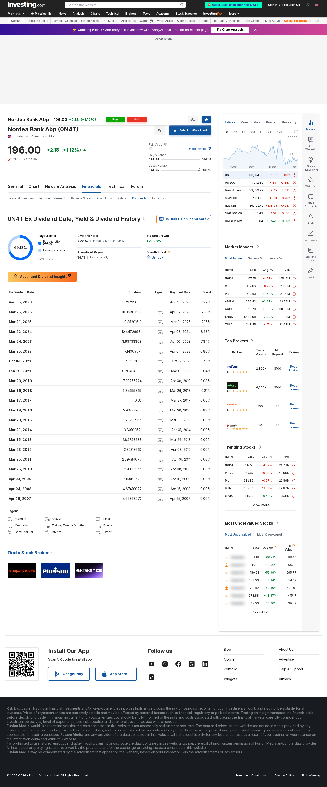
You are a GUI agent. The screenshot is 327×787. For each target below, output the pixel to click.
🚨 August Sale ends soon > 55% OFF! (233, 4)
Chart (33, 186)
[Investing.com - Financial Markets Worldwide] (26, 4)
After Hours (128, 21)
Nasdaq (230, 205)
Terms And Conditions (251, 775)
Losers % (275, 258)
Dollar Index (233, 221)
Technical (116, 186)
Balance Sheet (81, 198)
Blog (227, 649)
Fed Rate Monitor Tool (227, 21)
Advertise (286, 659)
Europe (204, 21)
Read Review (294, 368)
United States (90, 21)
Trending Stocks (240, 447)
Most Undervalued (238, 534)
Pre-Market (110, 21)
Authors (285, 679)
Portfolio (230, 669)
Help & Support (291, 669)
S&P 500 (231, 198)
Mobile (229, 659)
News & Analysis (60, 186)
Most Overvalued (269, 534)
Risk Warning (311, 775)
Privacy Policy (284, 775)
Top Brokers (236, 340)
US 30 (229, 175)
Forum (137, 186)
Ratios (122, 198)
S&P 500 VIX (234, 213)
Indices (230, 122)
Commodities (250, 122)
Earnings (158, 198)
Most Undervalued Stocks (249, 523)
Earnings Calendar (64, 21)
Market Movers (239, 247)
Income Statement (52, 198)
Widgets (230, 679)
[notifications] (307, 4)
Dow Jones (233, 190)
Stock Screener (186, 13)
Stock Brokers (186, 21)
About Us (286, 649)
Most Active (272, 21)
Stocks (16, 21)
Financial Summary (21, 198)
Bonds (270, 122)
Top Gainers (253, 21)
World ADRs (165, 21)
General (15, 186)
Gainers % (255, 258)
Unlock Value (197, 149)
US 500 (230, 182)
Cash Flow (104, 198)
